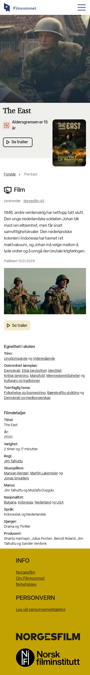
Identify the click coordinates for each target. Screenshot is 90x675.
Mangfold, (38, 376)
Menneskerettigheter (63, 376)
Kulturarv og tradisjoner (22, 381)
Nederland (43, 503)
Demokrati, (12, 371)
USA (60, 503)
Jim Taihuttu (13, 461)
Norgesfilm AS (34, 201)
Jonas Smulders (16, 478)
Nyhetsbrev (26, 585)
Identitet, (55, 371)
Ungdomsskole (16, 359)
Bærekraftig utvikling (63, 393)
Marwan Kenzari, (17, 473)
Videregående (44, 359)
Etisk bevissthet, (35, 371)
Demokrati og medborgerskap (27, 398)
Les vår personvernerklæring (40, 610)
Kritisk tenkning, (16, 376)
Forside (10, 174)
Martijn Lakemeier (44, 473)
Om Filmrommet (30, 579)
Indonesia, (26, 503)
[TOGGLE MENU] (81, 7)
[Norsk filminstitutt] (45, 657)
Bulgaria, (10, 503)
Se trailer (19, 326)
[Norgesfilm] (45, 636)
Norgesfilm (25, 573)
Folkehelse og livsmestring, (25, 393)
